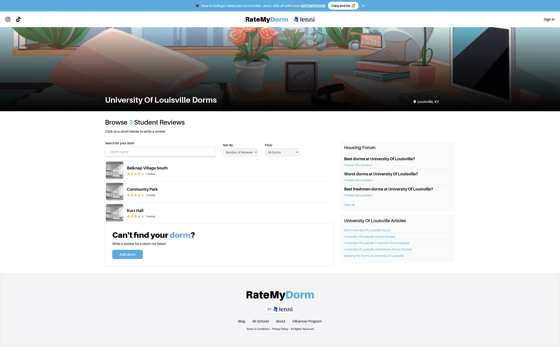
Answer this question (358, 165)
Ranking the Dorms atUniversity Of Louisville (374, 255)
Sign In (549, 19)
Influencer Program (307, 321)
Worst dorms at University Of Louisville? (381, 174)
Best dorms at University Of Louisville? (379, 159)
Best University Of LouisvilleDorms (367, 230)
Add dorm (127, 254)
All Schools (260, 321)
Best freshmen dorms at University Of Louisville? (388, 189)
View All (349, 205)
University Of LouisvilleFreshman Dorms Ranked (376, 243)
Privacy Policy (280, 329)
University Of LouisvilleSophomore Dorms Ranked (378, 249)
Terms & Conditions (258, 329)
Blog (241, 321)
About (280, 321)
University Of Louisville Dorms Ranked (369, 236)
